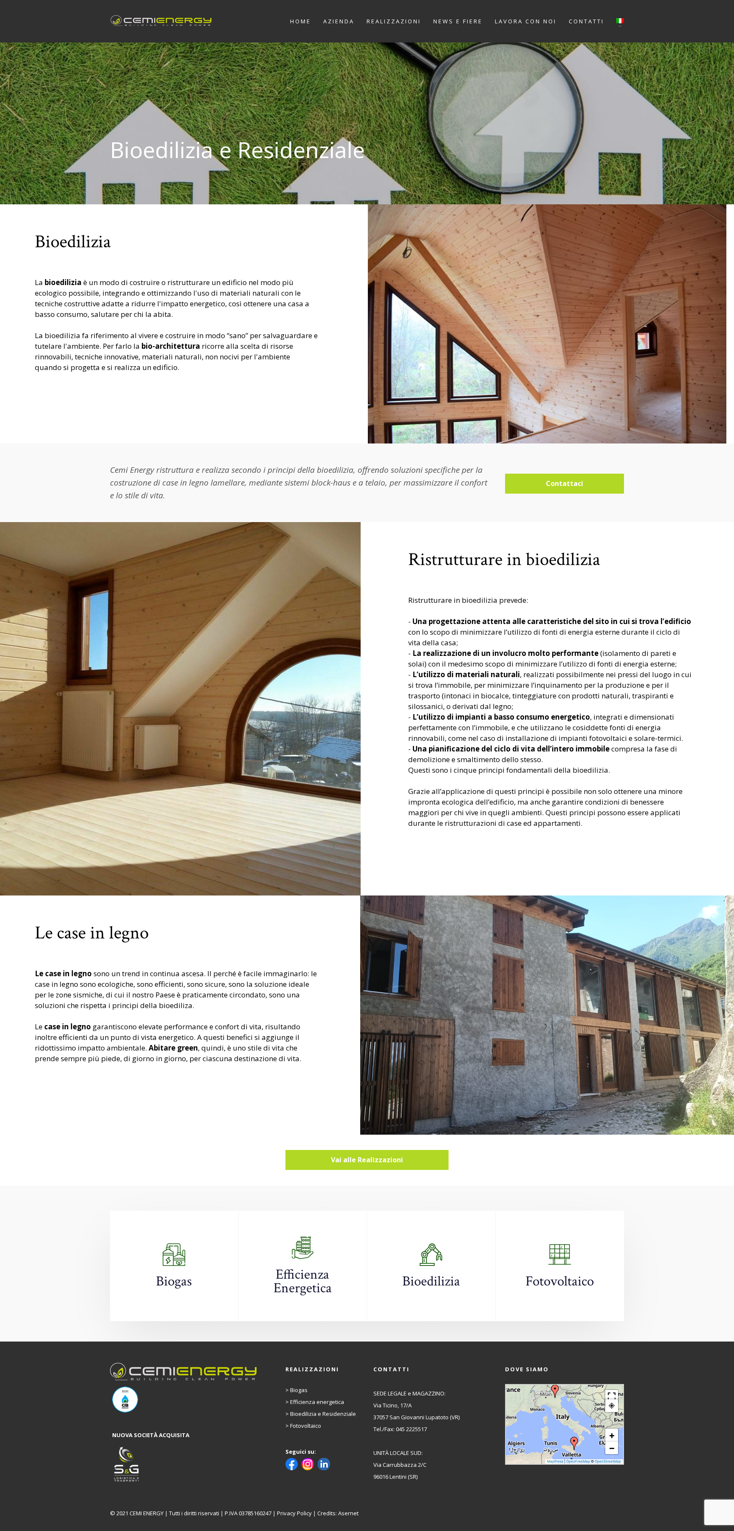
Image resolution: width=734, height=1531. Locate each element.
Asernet (348, 1513)
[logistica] (184, 1465)
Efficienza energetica (317, 1402)
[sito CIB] (184, 1399)
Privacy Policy (294, 1513)
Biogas (299, 1390)
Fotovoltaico (305, 1425)
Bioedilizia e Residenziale (323, 1414)
